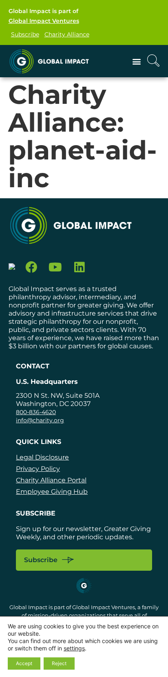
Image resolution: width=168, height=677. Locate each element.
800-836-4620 (36, 412)
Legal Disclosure (42, 457)
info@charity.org (40, 420)
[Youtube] (55, 267)
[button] (136, 61)
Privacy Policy (38, 469)
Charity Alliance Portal (51, 480)
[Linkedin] (79, 267)
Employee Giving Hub (52, 491)
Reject (59, 663)
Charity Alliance (66, 34)
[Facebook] (31, 267)
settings (74, 648)
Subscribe (25, 34)
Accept (24, 663)
